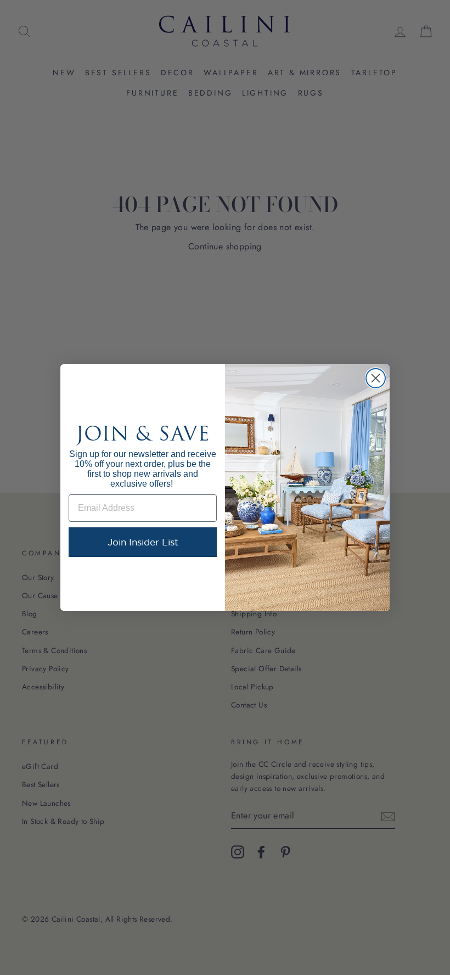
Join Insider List (143, 542)
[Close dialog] (375, 378)
